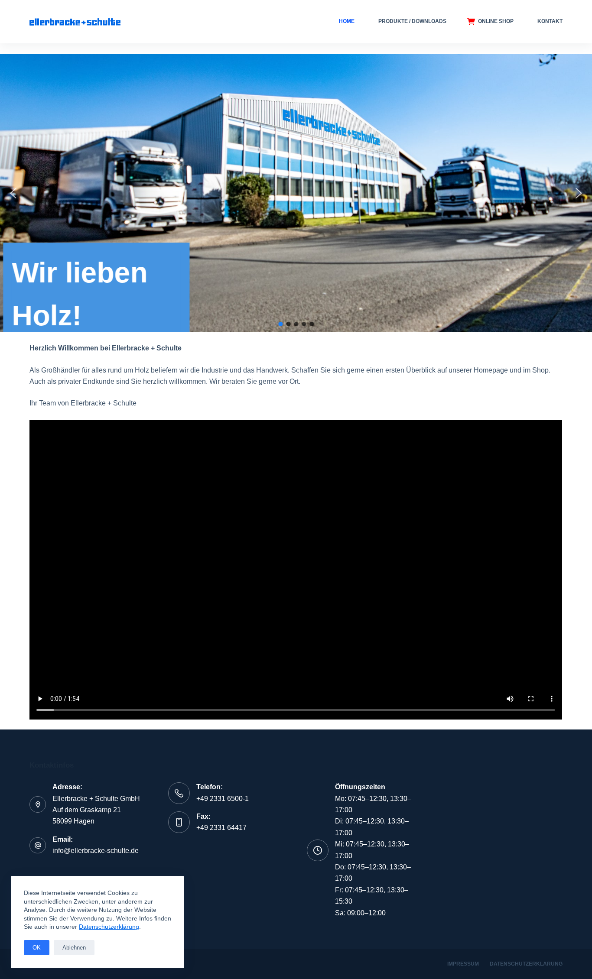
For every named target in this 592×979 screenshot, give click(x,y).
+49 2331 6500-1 (222, 798)
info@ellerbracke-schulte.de (95, 850)
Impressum (463, 964)
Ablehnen (74, 947)
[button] (13, 193)
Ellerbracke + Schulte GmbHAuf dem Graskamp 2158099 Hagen (96, 810)
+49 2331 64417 (221, 827)
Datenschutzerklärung (109, 926)
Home (347, 21)
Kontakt (550, 21)
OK (37, 947)
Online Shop (496, 21)
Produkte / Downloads (412, 21)
